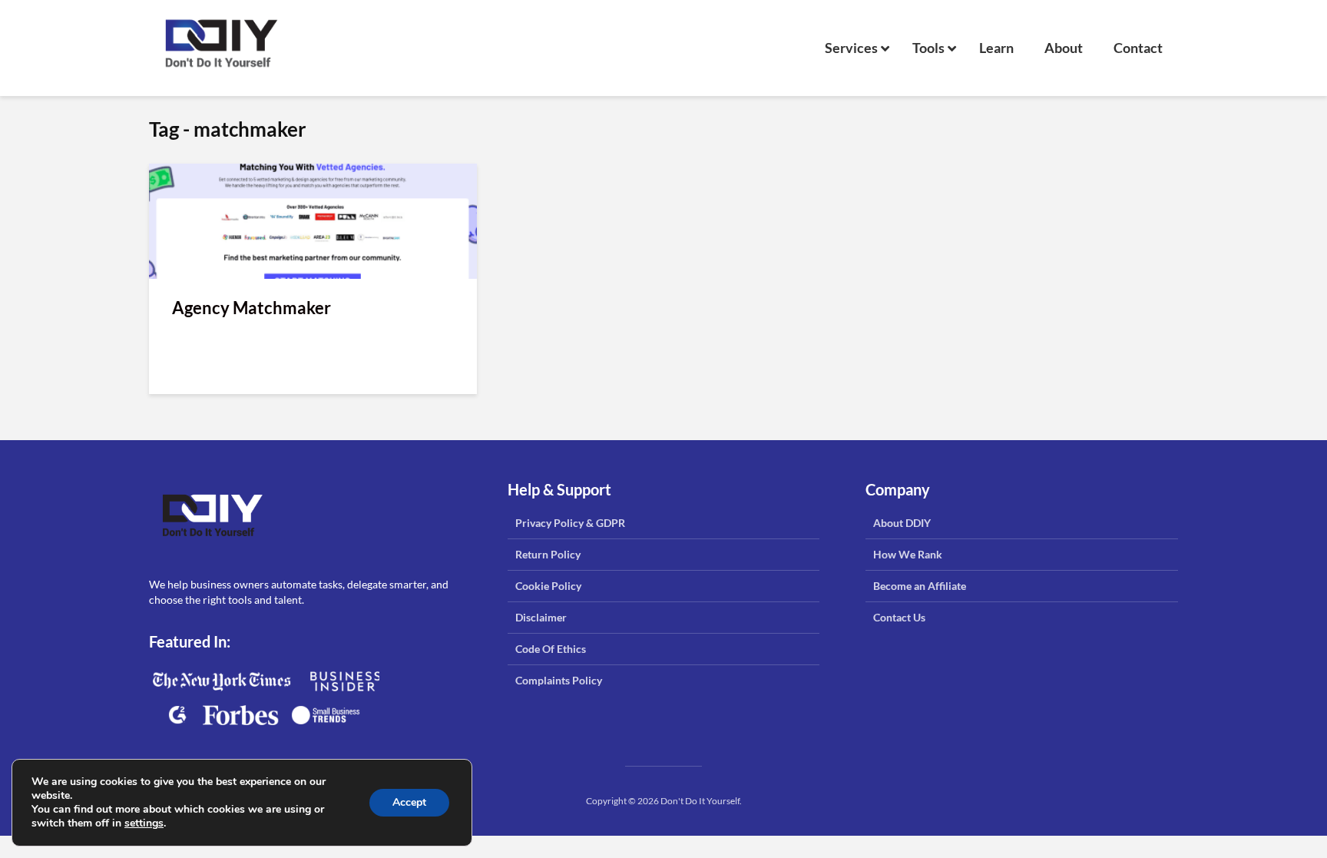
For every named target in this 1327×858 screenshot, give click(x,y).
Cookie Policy (548, 585)
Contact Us (899, 617)
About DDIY (902, 522)
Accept (409, 802)
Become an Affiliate (919, 585)
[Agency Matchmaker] (313, 219)
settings (144, 823)
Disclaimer (541, 617)
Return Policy (548, 554)
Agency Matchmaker (251, 307)
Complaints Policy (558, 680)
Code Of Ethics (550, 648)
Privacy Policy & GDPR (570, 522)
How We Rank (907, 554)
